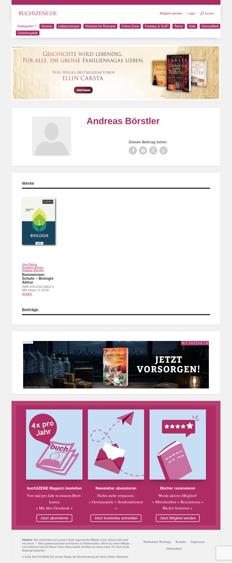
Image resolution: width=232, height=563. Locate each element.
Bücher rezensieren (177, 488)
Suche (209, 13)
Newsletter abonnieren (116, 488)
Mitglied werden (171, 13)
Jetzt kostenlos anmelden (116, 518)
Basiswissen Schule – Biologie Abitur (37, 278)
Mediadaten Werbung (157, 542)
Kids (192, 26)
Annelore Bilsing (32, 267)
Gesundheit (209, 26)
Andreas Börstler (33, 270)
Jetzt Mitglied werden (178, 518)
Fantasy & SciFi (156, 26)
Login (191, 13)
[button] (133, 150)
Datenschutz (174, 549)
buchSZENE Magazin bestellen (54, 488)
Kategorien (26, 26)
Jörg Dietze (29, 264)
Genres (46, 26)
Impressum (198, 542)
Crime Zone (130, 26)
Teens (178, 26)
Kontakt (181, 542)
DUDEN (27, 294)
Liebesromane (68, 26)
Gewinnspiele (28, 33)
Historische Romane (100, 26)
